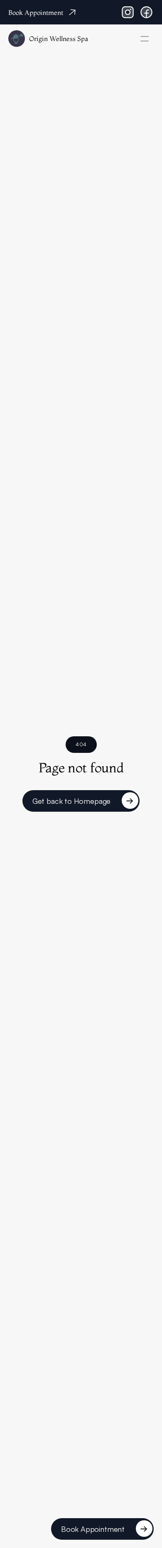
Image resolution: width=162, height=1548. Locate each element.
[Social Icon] (127, 12)
